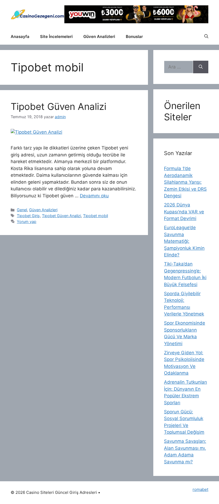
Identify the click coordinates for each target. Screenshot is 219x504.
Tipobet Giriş (28, 215)
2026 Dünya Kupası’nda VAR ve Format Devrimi (184, 211)
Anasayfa (20, 36)
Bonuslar (134, 36)
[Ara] (200, 67)
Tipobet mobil (95, 215)
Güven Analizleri (99, 36)
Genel (22, 209)
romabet (200, 489)
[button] (206, 37)
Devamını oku (94, 195)
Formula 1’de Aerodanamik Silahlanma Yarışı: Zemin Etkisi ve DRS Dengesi (185, 182)
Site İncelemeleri (56, 36)
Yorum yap (26, 221)
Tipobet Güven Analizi (58, 106)
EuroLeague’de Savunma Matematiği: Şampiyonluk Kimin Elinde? (184, 241)
